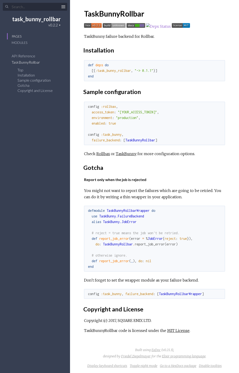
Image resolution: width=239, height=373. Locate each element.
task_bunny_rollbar (36, 19)
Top (20, 70)
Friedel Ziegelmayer (136, 356)
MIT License (178, 330)
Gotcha (23, 85)
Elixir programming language (184, 356)
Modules (19, 43)
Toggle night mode (143, 366)
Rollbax (103, 153)
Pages (16, 36)
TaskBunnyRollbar (26, 62)
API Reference (24, 56)
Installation (26, 75)
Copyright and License (35, 90)
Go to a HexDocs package (178, 366)
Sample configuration (34, 80)
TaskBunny (126, 153)
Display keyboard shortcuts (107, 366)
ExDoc (156, 350)
